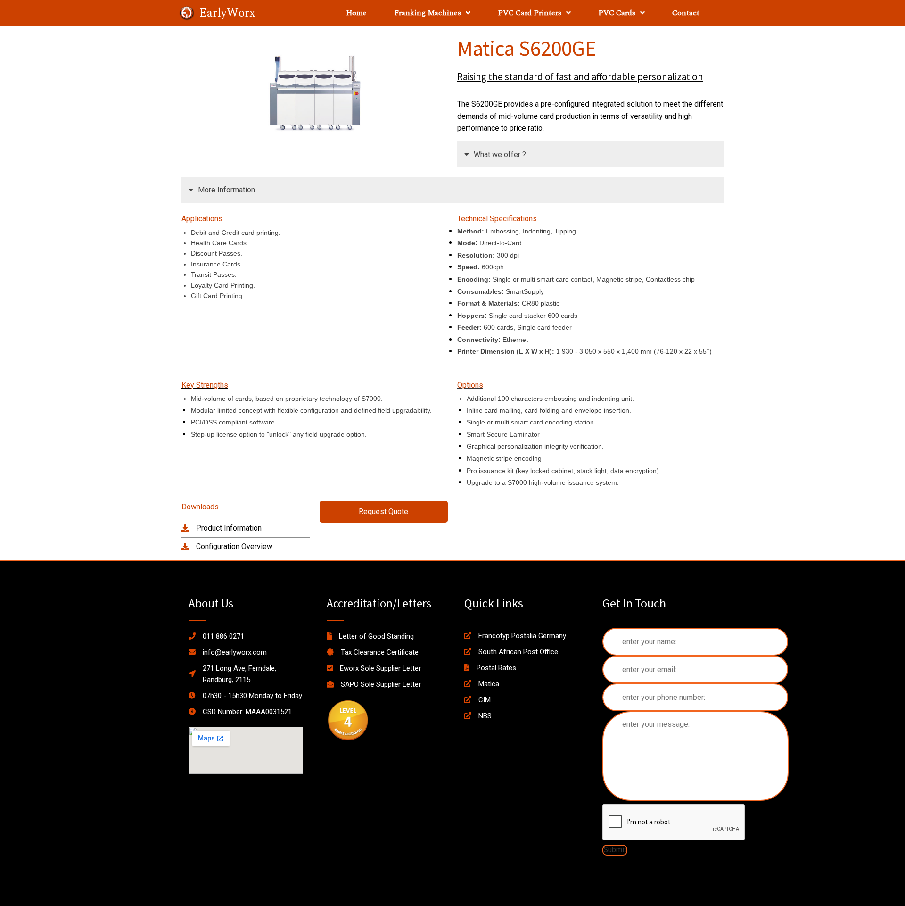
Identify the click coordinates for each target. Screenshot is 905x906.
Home (356, 12)
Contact (685, 12)
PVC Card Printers (529, 12)
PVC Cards (616, 12)
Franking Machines (427, 12)
